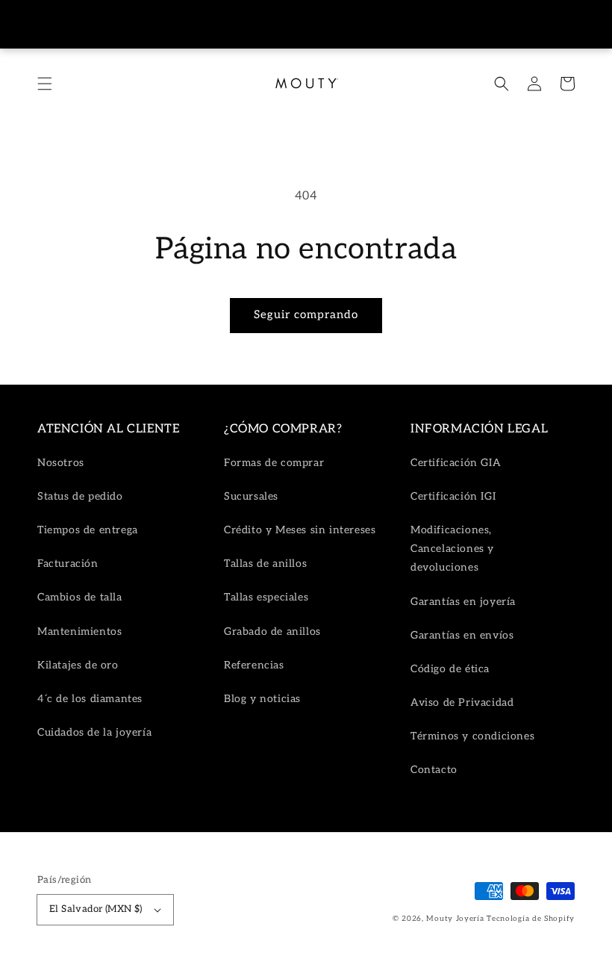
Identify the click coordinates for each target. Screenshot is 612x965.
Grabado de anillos (272, 631)
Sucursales (251, 496)
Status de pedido (80, 496)
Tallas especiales (266, 597)
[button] (44, 83)
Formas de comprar (274, 462)
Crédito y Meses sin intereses (299, 530)
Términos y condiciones (472, 736)
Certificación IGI (453, 496)
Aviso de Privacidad (461, 702)
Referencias (254, 665)
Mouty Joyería (455, 918)
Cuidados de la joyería (94, 732)
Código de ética (450, 669)
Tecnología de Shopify (531, 918)
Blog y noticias (262, 698)
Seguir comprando (306, 314)
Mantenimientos (79, 631)
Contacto (434, 769)
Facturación (68, 563)
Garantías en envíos (461, 635)
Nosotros (60, 462)
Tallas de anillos (265, 563)
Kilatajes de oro (78, 665)
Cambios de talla (79, 597)
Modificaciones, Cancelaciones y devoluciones (452, 549)
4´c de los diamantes (90, 698)
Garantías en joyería (463, 601)
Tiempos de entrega (87, 530)
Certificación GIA (455, 462)
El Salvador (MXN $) (96, 909)
